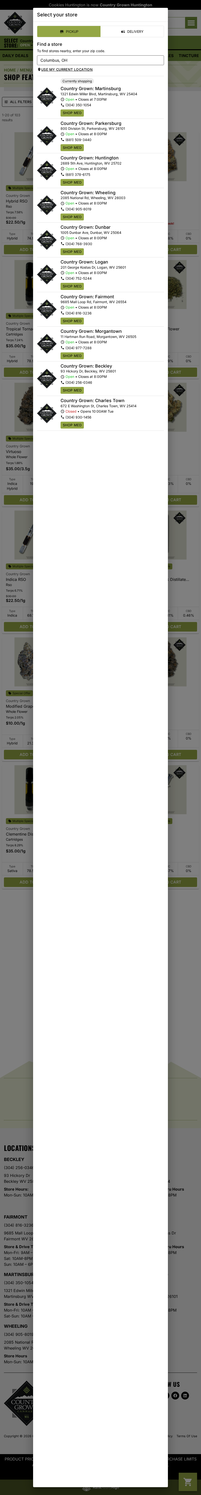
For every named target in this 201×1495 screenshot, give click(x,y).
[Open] (160, 60)
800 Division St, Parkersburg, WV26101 (93, 128)
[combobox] (96, 60)
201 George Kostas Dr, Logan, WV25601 (93, 267)
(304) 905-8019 (78, 209)
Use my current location (67, 69)
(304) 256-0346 (78, 382)
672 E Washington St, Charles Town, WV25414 (99, 406)
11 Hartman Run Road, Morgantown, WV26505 (98, 337)
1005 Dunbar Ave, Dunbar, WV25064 (91, 232)
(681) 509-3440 (78, 140)
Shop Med (72, 113)
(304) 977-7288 (78, 348)
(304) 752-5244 (78, 278)
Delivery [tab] (135, 31)
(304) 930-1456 (78, 417)
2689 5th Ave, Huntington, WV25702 (91, 163)
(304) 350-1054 (78, 105)
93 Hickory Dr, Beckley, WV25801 (88, 371)
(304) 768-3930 (78, 244)
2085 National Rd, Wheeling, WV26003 (93, 198)
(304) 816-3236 (78, 313)
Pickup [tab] (72, 31)
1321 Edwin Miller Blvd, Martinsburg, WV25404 (99, 94)
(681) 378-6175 (77, 174)
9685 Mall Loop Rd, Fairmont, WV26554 (93, 302)
